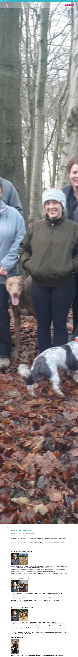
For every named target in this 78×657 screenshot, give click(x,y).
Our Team (7, 527)
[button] (37, 5)
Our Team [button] (31, 4)
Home (26, 4)
